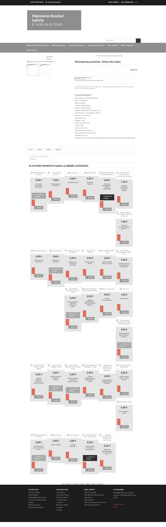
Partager (39, 149)
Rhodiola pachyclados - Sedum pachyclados (107, 186)
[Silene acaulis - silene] (124, 402)
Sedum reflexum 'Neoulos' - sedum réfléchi (39, 381)
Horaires (33, 37)
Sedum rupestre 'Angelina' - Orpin (55, 378)
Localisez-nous (118, 504)
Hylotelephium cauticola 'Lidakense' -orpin (73, 304)
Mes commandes (90, 492)
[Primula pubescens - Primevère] (38, 173)
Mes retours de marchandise (94, 495)
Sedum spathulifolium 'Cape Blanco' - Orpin (90, 379)
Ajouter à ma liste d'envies (39, 156)
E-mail (115, 506)
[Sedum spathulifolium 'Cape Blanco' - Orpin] (90, 366)
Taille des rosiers (34, 505)
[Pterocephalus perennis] (55, 173)
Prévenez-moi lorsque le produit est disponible (89, 80)
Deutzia (30, 502)
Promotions (60, 492)
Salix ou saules (33, 495)
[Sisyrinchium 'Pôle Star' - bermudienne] (90, 435)
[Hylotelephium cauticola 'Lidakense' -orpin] (73, 290)
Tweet (31, 149)
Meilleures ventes (62, 497)
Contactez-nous (61, 500)
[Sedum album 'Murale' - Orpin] (107, 251)
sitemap (59, 510)
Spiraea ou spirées (34, 492)
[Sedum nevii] (124, 289)
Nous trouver (31, 50)
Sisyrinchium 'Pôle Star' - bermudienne (90, 447)
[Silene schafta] (56, 435)
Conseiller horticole (96, 45)
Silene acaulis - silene (124, 412)
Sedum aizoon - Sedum (90, 262)
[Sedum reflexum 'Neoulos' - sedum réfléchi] (38, 367)
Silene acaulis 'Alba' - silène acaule (124, 378)
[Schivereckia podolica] (38, 250)
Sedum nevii (124, 298)
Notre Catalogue (59, 45)
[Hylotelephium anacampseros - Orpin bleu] (124, 252)
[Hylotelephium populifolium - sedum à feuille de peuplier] (124, 322)
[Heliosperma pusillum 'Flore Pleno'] (38, 435)
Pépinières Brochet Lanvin (48, 20)
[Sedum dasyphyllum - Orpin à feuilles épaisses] (90, 289)
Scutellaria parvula (56, 261)
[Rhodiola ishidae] (90, 173)
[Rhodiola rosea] (73, 173)
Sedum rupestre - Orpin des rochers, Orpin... (73, 380)
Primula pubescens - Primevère (39, 185)
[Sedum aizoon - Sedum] (90, 251)
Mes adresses (89, 500)
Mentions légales (62, 505)
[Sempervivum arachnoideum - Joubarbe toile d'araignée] (107, 368)
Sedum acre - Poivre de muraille (73, 263)
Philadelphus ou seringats (37, 497)
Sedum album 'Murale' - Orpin (107, 262)
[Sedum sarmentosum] (107, 289)
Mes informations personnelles (95, 502)
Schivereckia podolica (38, 261)
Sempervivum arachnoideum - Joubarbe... (107, 381)
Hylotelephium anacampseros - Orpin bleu (124, 265)
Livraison (59, 502)
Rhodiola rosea (73, 182)
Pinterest (58, 149)
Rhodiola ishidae (90, 183)
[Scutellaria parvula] (55, 250)
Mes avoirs (88, 497)
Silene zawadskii (72, 445)
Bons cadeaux (127, 45)
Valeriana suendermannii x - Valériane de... (107, 452)
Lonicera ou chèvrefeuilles (37, 500)
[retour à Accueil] (29, 55)
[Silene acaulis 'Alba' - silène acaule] (124, 366)
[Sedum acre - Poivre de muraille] (73, 251)
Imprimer (32, 159)
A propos (59, 507)
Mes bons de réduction (92, 505)
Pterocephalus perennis (56, 185)
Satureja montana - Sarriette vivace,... (124, 188)
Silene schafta (56, 445)
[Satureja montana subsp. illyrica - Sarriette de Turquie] (124, 214)
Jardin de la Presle (77, 45)
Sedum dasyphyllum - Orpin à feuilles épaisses (90, 302)
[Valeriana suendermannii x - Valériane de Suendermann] (107, 437)
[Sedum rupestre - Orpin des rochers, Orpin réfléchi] (73, 367)
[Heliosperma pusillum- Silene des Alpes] (33, 70)
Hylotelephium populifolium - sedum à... (124, 335)
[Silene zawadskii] (73, 435)
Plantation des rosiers (36, 507)
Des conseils (113, 45)
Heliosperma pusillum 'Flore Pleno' (38, 447)
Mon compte (89, 490)
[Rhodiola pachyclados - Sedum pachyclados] (107, 173)
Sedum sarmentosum (107, 299)
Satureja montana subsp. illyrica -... (124, 227)
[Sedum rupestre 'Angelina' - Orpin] (55, 366)
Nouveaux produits (62, 495)
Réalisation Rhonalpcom (133, 524)
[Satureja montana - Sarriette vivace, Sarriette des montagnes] (124, 174)
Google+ (48, 149)
